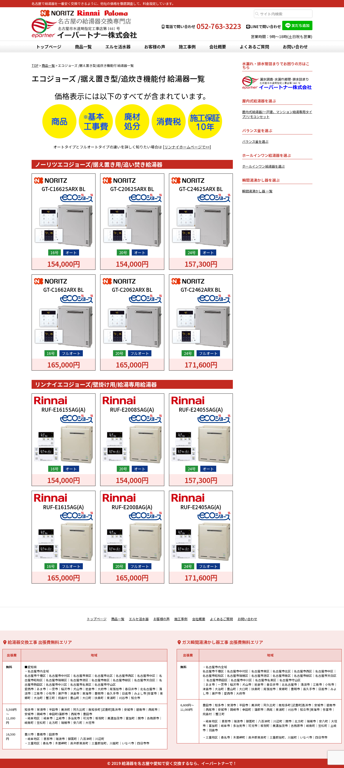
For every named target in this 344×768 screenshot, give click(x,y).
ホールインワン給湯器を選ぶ (263, 166)
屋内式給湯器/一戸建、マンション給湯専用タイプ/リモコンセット (277, 114)
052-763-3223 (219, 26)
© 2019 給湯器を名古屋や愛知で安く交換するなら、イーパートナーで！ (172, 763)
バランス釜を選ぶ (255, 141)
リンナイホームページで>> (187, 147)
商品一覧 (83, 46)
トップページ (48, 46)
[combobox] (283, 14)
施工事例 (187, 46)
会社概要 (217, 46)
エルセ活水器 (118, 46)
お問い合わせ (295, 46)
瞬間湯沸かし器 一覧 (257, 191)
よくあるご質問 (254, 46)
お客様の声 (154, 46)
